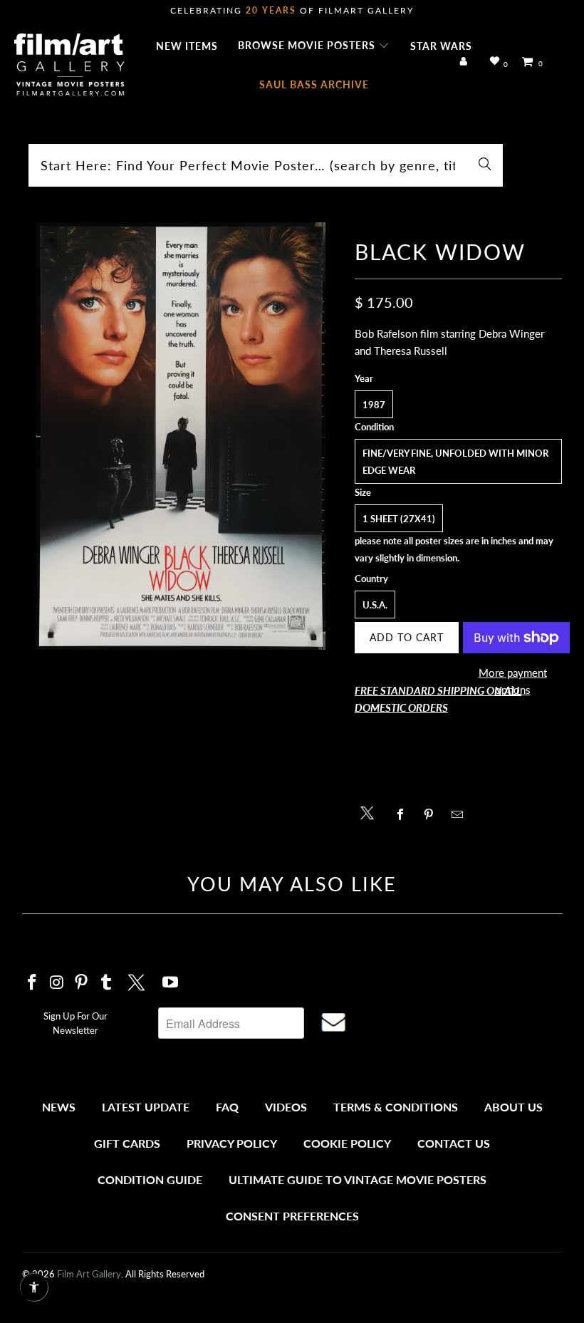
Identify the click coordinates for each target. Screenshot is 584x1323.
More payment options (513, 681)
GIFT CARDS (127, 1143)
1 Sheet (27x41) (399, 518)
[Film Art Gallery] (69, 65)
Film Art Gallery (89, 1274)
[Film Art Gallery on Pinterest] (82, 983)
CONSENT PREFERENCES (292, 1216)
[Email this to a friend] (461, 814)
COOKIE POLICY (347, 1143)
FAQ (227, 1107)
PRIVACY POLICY (232, 1143)
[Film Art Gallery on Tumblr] (107, 983)
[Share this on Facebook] (404, 814)
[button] (314, 46)
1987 (374, 404)
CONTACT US (453, 1143)
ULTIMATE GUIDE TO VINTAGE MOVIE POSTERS (357, 1179)
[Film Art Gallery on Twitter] (138, 980)
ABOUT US (513, 1107)
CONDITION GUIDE (150, 1179)
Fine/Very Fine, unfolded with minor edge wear (455, 461)
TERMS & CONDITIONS (395, 1107)
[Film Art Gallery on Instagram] (57, 983)
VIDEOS (286, 1107)
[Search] (485, 165)
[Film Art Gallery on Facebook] (32, 983)
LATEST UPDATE (145, 1107)
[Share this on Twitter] (371, 811)
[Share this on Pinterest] (433, 814)
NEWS (58, 1107)
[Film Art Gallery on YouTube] (170, 983)
